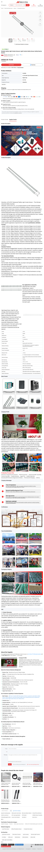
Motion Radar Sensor (21, 697)
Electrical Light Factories (35, 834)
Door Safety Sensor (20, 698)
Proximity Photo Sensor (28, 829)
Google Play (11, 844)
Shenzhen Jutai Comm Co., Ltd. (9, 54)
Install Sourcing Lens (6, 846)
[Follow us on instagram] (38, 844)
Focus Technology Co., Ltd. (14, 848)
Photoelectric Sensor (21, 8)
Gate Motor (24, 817)
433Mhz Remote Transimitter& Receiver (37, 815)
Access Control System (16, 817)
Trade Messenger (19, 844)
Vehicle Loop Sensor (4, 815)
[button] (1, 1)
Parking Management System (6, 817)
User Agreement (28, 848)
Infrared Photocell (29, 697)
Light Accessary (26, 834)
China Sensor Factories (16, 834)
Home (2, 8)
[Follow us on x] (37, 844)
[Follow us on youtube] (40, 844)
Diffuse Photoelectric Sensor (16, 829)
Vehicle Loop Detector (28, 696)
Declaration (34, 848)
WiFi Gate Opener (20, 696)
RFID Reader (24, 815)
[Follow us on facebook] (35, 844)
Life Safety (4, 837)
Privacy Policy (39, 848)
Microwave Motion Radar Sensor (28, 813)
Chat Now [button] (33, 64)
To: (6, 751)
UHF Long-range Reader (16, 815)
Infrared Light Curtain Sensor (10, 698)
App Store (4, 844)
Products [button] (11, 5)
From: (6, 748)
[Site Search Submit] (28, 5)
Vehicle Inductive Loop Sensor (11, 697)
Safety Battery (17, 837)
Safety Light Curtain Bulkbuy (7, 839)
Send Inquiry (11, 64)
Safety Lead (10, 837)
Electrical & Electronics (8, 8)
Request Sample (20, 67)
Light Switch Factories (6, 834)
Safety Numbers (25, 837)
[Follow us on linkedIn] (31, 846)
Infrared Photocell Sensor (36, 813)
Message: (5, 754)
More (2, 842)
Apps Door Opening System (6, 813)
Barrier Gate (34, 817)
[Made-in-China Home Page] (22, 2)
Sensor (15, 8)
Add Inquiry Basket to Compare (22, 44)
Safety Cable (33, 837)
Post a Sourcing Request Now (33, 764)
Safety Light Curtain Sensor (16, 813)
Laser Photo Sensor (5, 829)
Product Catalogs (17, 810)
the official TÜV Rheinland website (34, 654)
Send (10, 764)
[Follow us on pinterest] (42, 844)
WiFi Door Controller (13, 696)
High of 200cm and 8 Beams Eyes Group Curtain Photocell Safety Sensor (38, 784)
